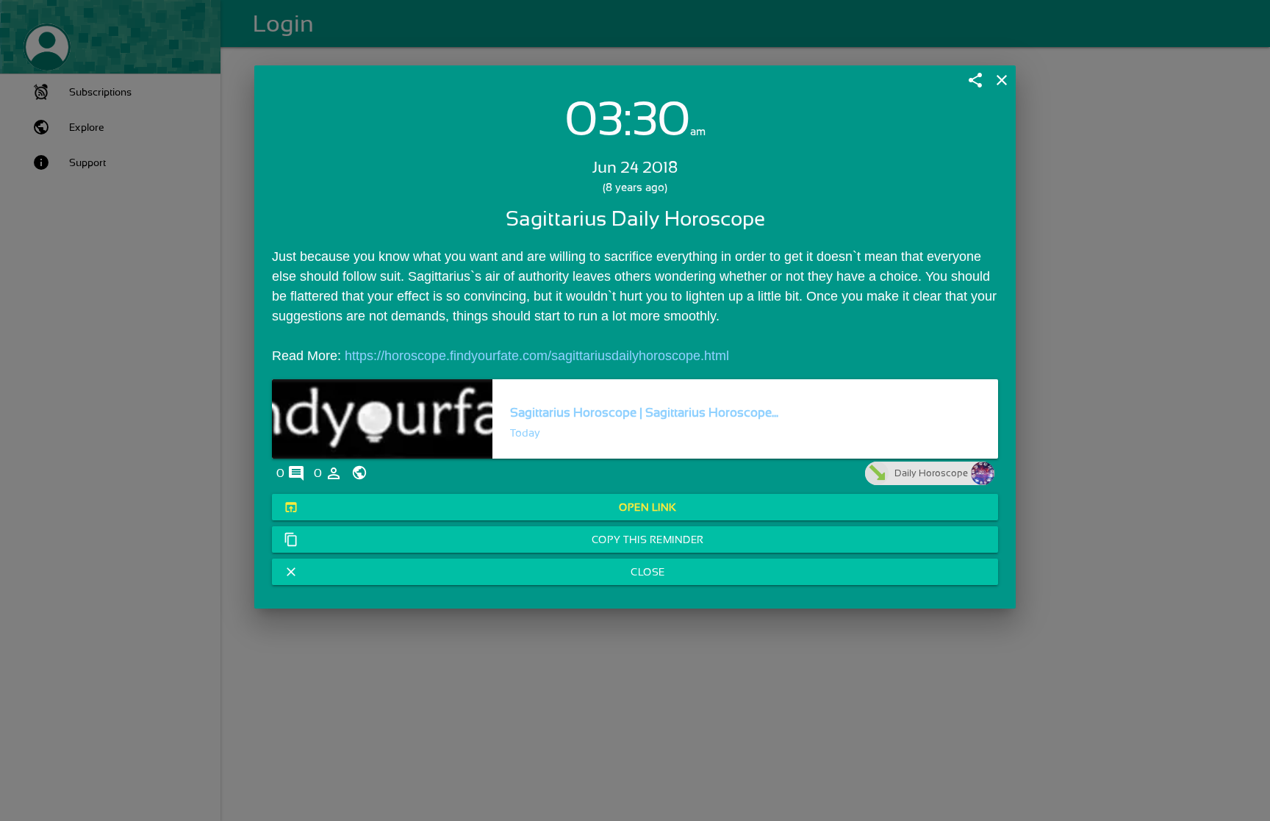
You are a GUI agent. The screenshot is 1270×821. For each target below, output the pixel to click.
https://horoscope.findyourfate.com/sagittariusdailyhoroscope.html (537, 355)
